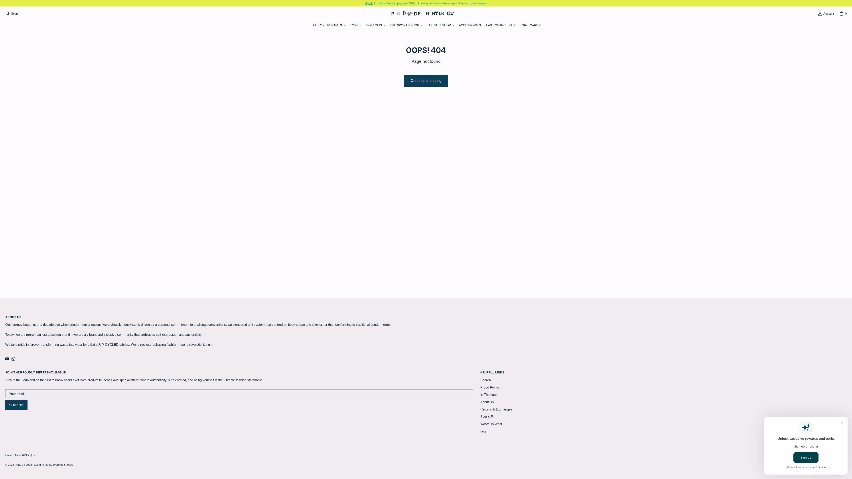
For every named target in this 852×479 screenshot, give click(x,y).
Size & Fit (487, 416)
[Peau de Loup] (424, 13)
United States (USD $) (18, 455)
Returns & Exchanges (496, 409)
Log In (484, 431)
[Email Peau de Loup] (7, 359)
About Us (487, 402)
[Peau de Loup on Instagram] (13, 359)
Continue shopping (426, 81)
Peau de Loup (23, 464)
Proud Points (489, 387)
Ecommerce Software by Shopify (53, 464)
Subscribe (16, 405)
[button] (328, 25)
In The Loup (488, 395)
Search (485, 380)
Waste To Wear (491, 424)
